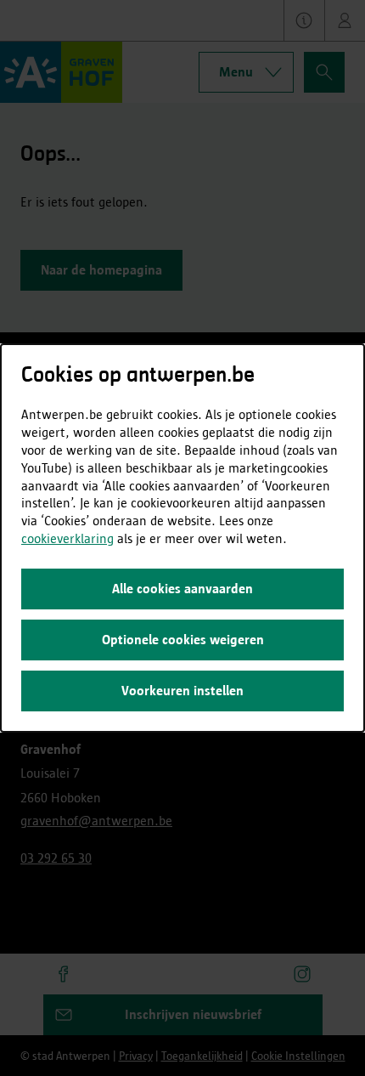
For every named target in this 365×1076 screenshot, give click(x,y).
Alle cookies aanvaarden (182, 588)
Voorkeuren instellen (182, 690)
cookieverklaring (67, 538)
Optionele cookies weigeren (183, 639)
